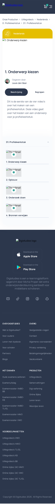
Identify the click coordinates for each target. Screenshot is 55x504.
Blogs (5, 359)
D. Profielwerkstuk (11, 23)
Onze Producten (10, 19)
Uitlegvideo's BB (10, 461)
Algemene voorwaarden (40, 341)
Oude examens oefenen (13, 377)
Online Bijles (35, 394)
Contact (33, 335)
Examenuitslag (9, 382)
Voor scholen (8, 347)
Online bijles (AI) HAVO (13, 467)
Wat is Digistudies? (11, 330)
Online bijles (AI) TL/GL (13, 478)
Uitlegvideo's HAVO (11, 443)
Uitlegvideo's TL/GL (11, 449)
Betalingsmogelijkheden (40, 353)
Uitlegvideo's (27, 19)
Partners (6, 353)
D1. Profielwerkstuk (32, 23)
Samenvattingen (37, 382)
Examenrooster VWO (12, 420)
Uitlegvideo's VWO (11, 438)
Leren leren (34, 400)
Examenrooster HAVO (12, 414)
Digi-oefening (35, 388)
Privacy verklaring (37, 347)
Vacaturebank (35, 359)
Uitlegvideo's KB (10, 455)
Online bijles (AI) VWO (12, 473)
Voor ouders (8, 335)
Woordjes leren (36, 406)
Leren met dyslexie (11, 341)
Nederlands (42, 19)
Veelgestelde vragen (39, 330)
